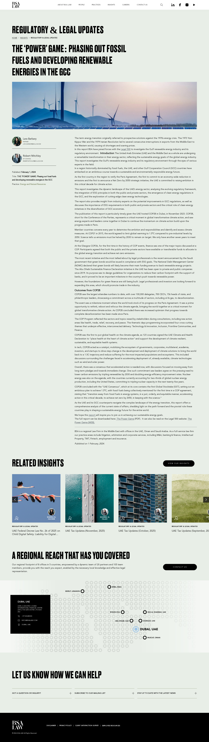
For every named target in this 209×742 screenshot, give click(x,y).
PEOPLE (82, 5)
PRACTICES (96, 5)
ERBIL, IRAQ (109, 585)
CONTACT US (142, 5)
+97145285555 (26, 616)
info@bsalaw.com (29, 620)
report (92, 415)
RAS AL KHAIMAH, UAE (147, 610)
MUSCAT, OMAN (145, 636)
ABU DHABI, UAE (118, 619)
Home (14, 38)
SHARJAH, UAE (141, 619)
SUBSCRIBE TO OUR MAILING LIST (90, 693)
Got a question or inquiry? (26, 693)
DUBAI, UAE (134, 626)
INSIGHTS (111, 5)
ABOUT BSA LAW (64, 5)
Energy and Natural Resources (33, 184)
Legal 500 (126, 149)
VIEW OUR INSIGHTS (179, 463)
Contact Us (180, 567)
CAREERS (126, 5)
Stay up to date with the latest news (156, 693)
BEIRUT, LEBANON (69, 589)
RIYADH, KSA (111, 610)
